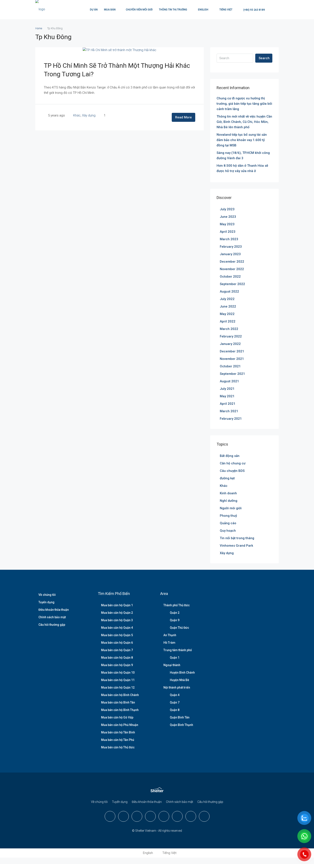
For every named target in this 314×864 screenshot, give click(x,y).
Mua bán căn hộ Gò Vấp (117, 717)
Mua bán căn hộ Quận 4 (117, 627)
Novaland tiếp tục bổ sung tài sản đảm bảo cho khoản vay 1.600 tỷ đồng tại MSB (242, 140)
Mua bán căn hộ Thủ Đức (118, 747)
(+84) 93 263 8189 (254, 9)
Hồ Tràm (169, 642)
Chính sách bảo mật (52, 617)
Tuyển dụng (46, 602)
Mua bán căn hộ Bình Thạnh (120, 710)
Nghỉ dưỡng (228, 501)
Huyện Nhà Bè (179, 680)
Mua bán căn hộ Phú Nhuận (119, 725)
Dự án (94, 9)
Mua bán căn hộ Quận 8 (117, 657)
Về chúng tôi (47, 594)
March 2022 (229, 329)
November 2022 (232, 269)
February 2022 (231, 336)
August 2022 (229, 291)
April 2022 (227, 321)
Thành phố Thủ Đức (176, 605)
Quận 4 (174, 695)
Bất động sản (229, 456)
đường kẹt (227, 478)
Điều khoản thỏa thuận (53, 609)
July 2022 (227, 299)
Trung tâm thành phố (177, 650)
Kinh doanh (228, 493)
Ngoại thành (171, 665)
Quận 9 (174, 620)
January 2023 (230, 254)
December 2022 (232, 261)
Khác (77, 115)
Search (264, 58)
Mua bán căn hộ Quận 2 (117, 612)
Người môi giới (231, 508)
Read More (183, 117)
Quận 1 (174, 657)
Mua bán (110, 9)
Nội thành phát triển (176, 687)
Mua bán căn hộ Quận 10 (118, 672)
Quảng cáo (228, 523)
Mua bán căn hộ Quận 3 (117, 620)
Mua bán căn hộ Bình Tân (118, 702)
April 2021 (227, 404)
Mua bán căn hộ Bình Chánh (120, 695)
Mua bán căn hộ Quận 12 (118, 687)
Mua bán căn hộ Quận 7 (117, 650)
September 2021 (232, 374)
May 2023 (227, 224)
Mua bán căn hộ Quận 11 (118, 680)
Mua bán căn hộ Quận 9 (117, 665)
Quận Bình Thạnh (181, 725)
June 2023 (228, 217)
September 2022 (232, 284)
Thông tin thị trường (173, 9)
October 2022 (230, 276)
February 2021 (231, 419)
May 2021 (227, 396)
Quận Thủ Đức (179, 627)
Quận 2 (174, 612)
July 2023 (227, 209)
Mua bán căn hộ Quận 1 (117, 605)
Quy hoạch (228, 531)
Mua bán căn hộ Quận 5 (117, 635)
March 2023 (229, 239)
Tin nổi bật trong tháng (237, 538)
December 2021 (232, 351)
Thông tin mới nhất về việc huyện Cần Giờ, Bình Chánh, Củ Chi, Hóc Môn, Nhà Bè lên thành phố (244, 122)
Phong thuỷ (228, 516)
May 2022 (227, 314)
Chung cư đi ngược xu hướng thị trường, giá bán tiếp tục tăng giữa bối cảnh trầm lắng (244, 103)
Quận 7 (174, 702)
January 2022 (230, 344)
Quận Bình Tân (179, 717)
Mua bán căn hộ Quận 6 (117, 642)
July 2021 (227, 389)
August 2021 (229, 381)
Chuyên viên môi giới (139, 9)
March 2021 (229, 411)
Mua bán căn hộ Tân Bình (118, 732)
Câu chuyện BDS (232, 471)
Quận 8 (174, 710)
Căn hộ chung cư (232, 463)
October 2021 (230, 366)
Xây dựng (88, 115)
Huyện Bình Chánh (182, 672)
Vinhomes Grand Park (236, 546)
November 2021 (232, 359)
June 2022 (228, 306)
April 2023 (227, 232)
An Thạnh (169, 635)
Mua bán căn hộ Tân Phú (117, 740)
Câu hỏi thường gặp (51, 624)
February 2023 (231, 247)
